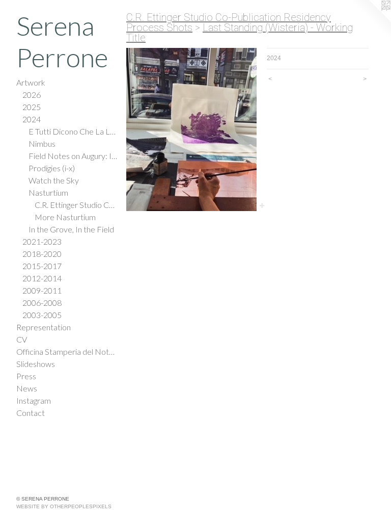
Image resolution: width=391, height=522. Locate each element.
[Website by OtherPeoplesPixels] (370, 20)
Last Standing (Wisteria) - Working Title (239, 32)
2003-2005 (42, 315)
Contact (30, 412)
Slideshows (35, 364)
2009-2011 (42, 290)
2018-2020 (42, 253)
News (26, 388)
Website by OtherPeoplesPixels (63, 506)
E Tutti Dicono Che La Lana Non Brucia (73, 131)
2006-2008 (42, 302)
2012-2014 (42, 278)
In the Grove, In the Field (71, 229)
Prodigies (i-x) (52, 168)
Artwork (30, 82)
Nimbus (42, 143)
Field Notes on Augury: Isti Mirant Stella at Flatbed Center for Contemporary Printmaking (73, 156)
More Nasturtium (65, 217)
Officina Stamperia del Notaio (67, 351)
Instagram (33, 400)
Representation (43, 327)
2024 (31, 119)
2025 (31, 107)
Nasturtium (48, 192)
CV (21, 339)
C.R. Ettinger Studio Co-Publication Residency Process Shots (76, 205)
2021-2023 (42, 241)
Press (26, 376)
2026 (31, 94)
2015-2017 (42, 266)
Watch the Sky (54, 180)
